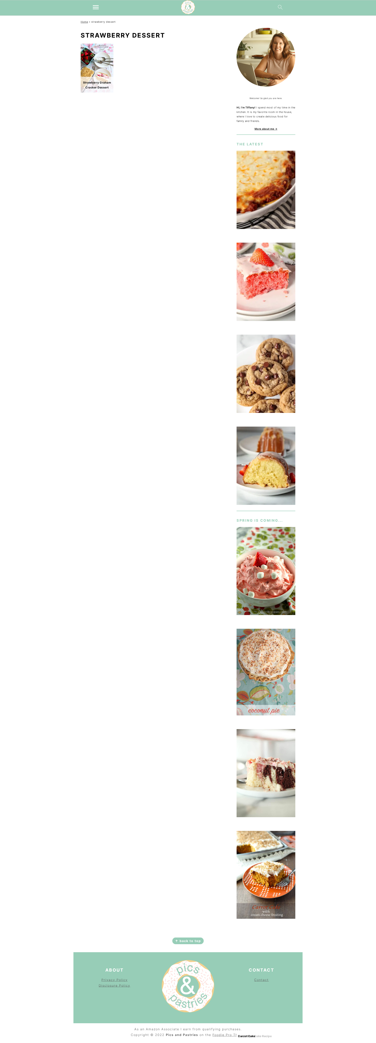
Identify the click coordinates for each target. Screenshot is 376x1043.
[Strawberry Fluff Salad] (266, 571)
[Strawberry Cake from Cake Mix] (266, 282)
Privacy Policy (114, 980)
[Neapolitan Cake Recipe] (266, 774)
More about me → (266, 128)
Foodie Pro (222, 1035)
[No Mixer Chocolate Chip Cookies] (266, 374)
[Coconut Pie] (266, 673)
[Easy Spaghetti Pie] (266, 190)
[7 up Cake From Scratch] (266, 466)
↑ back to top (188, 941)
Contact (261, 980)
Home (84, 21)
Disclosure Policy (114, 985)
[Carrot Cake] (266, 875)
